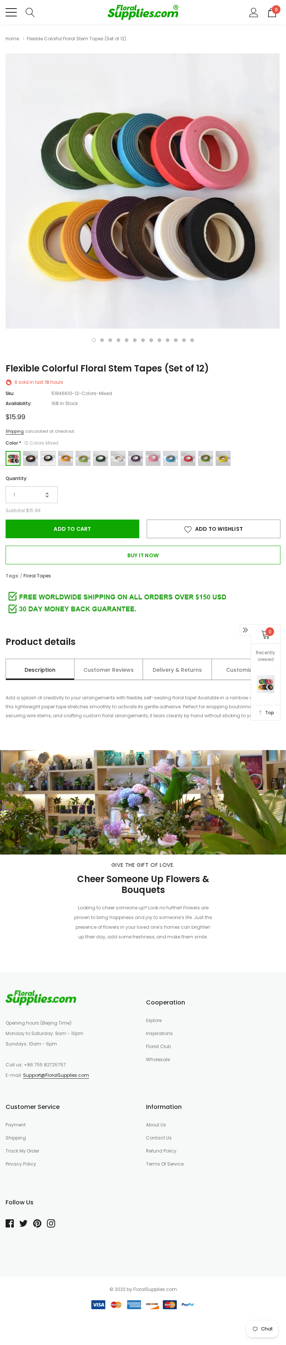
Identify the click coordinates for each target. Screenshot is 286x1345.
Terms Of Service (165, 1164)
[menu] (11, 12)
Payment (16, 1125)
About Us (156, 1125)
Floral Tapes (37, 576)
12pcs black (48, 458)
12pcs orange (65, 458)
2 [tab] (102, 340)
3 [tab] (110, 340)
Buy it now (143, 555)
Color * (32, 443)
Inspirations (159, 1033)
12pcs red (188, 458)
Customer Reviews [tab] (108, 670)
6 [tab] (135, 340)
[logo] (143, 12)
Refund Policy (161, 1151)
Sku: (10, 393)
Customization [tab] (246, 670)
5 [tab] (126, 340)
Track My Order (22, 1151)
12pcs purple (135, 458)
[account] (253, 12)
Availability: (19, 403)
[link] (41, 997)
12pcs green (205, 458)
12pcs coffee (30, 458)
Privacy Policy (21, 1164)
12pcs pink (153, 458)
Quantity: (17, 478)
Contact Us (159, 1138)
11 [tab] (176, 340)
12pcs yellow (223, 458)
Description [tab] (40, 670)
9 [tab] (159, 340)
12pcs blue (170, 458)
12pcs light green (83, 458)
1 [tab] (94, 340)
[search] (30, 12)
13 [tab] (192, 340)
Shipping (15, 431)
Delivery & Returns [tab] (177, 670)
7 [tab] (143, 340)
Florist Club (158, 1046)
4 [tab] (118, 340)
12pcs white (118, 458)
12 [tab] (184, 340)
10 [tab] (167, 340)
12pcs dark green (100, 458)
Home (12, 38)
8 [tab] (151, 340)
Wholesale (158, 1059)
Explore (154, 1020)
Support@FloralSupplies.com (56, 1075)
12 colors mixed (13, 458)
